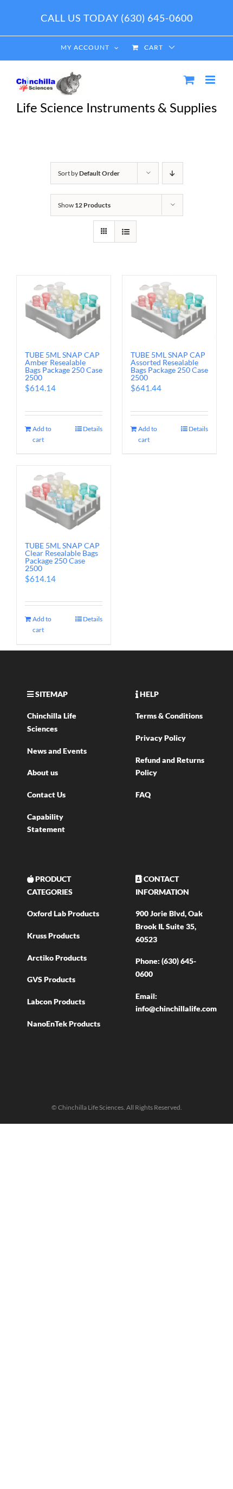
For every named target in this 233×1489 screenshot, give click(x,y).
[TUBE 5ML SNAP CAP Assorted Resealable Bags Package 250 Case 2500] (169, 308)
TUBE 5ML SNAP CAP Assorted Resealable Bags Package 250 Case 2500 (169, 366)
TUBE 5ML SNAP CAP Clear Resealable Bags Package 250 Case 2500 (62, 557)
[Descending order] (172, 173)
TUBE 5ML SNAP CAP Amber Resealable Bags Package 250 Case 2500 (63, 366)
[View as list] (125, 231)
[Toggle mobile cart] (189, 79)
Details (92, 429)
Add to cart (42, 434)
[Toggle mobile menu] (211, 79)
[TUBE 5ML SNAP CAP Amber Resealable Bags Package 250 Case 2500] (64, 308)
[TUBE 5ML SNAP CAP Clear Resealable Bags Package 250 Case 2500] (64, 498)
